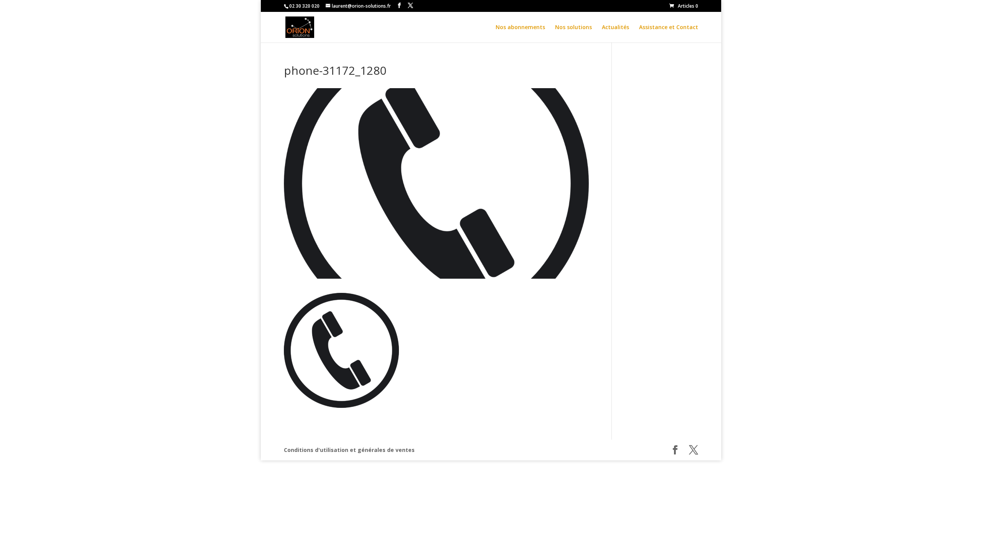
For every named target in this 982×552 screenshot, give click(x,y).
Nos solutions (573, 28)
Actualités (615, 28)
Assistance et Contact (668, 28)
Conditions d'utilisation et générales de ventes (349, 449)
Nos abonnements (520, 28)
